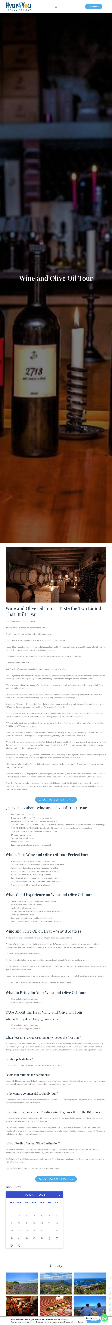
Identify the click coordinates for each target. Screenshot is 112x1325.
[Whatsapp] (104, 1318)
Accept (94, 1320)
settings (79, 1322)
